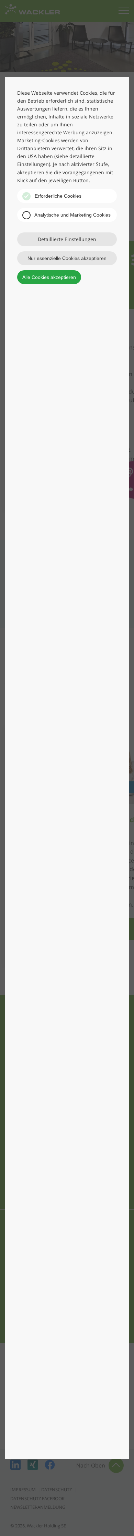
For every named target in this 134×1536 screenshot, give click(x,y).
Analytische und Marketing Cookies (72, 215)
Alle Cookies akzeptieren (49, 277)
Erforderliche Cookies (57, 196)
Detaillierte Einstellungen (67, 239)
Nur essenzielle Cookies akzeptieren (67, 258)
